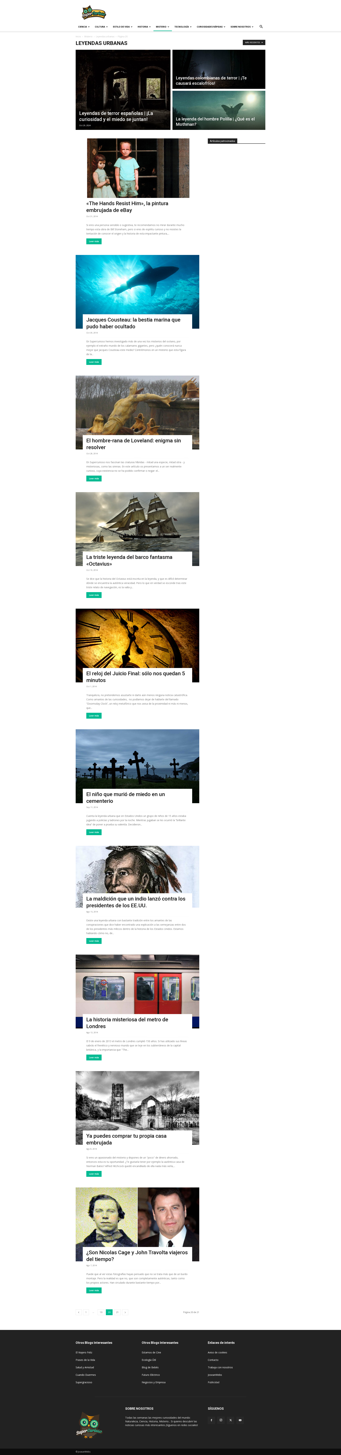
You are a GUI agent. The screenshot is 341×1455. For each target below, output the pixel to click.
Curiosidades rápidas (210, 26)
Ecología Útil (149, 1360)
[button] (261, 27)
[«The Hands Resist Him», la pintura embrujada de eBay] (137, 175)
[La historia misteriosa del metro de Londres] (137, 991)
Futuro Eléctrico (151, 1374)
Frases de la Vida (85, 1360)
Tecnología (181, 26)
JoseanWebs (215, 1374)
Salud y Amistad (85, 1367)
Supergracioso (84, 1382)
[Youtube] (240, 1420)
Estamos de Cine (151, 1352)
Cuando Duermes (86, 1374)
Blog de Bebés (150, 1367)
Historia (143, 26)
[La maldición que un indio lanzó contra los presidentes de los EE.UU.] (137, 877)
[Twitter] (230, 1420)
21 (117, 1312)
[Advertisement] (200, 13)
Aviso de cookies (217, 1352)
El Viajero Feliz (84, 1352)
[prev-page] (79, 1312)
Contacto (213, 1360)
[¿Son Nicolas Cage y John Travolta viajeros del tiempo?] (137, 1224)
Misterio (161, 26)
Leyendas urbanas (105, 36)
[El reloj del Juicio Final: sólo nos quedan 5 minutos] (137, 646)
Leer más (94, 241)
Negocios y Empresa (154, 1382)
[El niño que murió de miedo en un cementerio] (137, 766)
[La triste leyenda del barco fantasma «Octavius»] (137, 529)
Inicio (78, 36)
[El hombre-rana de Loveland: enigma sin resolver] (137, 412)
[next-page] (125, 1312)
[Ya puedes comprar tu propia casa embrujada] (137, 1108)
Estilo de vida (121, 26)
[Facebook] (211, 1420)
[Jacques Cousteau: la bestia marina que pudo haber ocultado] (137, 292)
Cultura (100, 26)
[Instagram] (220, 1420)
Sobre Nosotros (241, 26)
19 (101, 1312)
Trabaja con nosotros (220, 1367)
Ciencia (82, 26)
